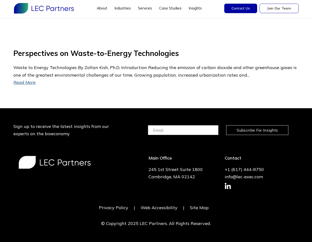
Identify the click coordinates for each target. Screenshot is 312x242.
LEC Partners (43, 8)
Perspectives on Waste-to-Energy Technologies (96, 53)
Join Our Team (279, 8)
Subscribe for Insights (257, 130)
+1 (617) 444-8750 (244, 169)
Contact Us (241, 8)
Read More (24, 82)
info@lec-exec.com (244, 176)
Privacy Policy (113, 207)
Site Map (199, 207)
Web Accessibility (159, 207)
